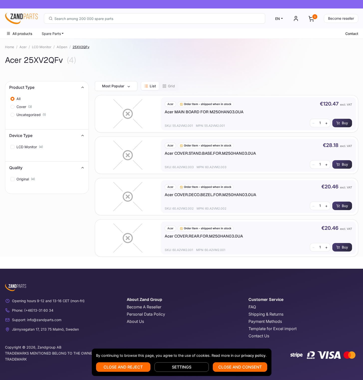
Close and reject (123, 367)
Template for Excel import (272, 328)
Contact (351, 33)
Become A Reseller (144, 306)
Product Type (21, 87)
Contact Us (258, 335)
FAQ (252, 306)
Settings (181, 367)
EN (277, 18)
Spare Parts (51, 33)
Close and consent (240, 367)
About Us (135, 321)
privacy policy (253, 355)
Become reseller (341, 18)
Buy (345, 123)
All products (22, 33)
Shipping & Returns (265, 314)
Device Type (20, 135)
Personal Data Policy (146, 314)
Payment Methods (265, 321)
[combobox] (154, 18)
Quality (15, 168)
